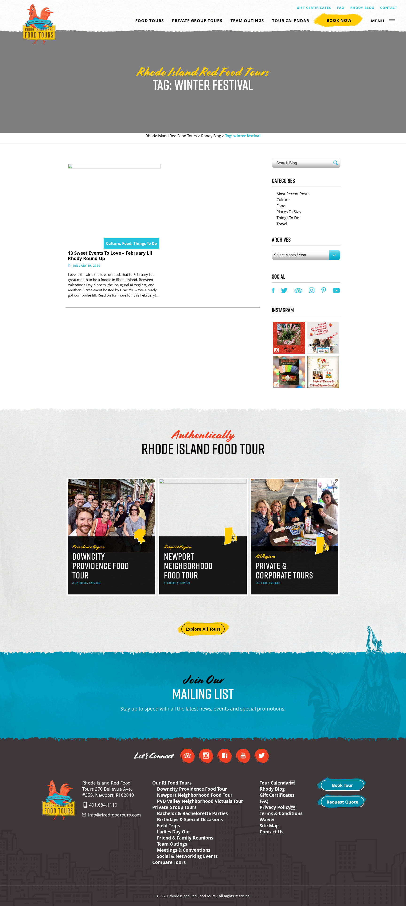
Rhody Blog (211, 135)
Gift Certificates (277, 795)
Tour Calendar (277, 783)
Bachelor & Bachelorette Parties (192, 813)
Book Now (339, 20)
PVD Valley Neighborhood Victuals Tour (200, 801)
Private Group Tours (197, 20)
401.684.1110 (103, 805)
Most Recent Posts (293, 193)
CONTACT (388, 7)
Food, (127, 243)
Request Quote (342, 802)
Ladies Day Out (173, 832)
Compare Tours (169, 862)
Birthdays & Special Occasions (190, 819)
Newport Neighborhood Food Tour (195, 795)
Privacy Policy (277, 807)
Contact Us (271, 832)
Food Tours (149, 20)
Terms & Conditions (281, 813)
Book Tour (342, 785)
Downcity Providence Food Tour (192, 789)
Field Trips (168, 826)
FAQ (340, 7)
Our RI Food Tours (171, 783)
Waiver (267, 819)
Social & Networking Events (187, 856)
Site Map (269, 826)
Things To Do (145, 243)
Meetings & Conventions (183, 850)
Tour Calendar (290, 20)
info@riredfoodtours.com (114, 815)
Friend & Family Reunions (185, 838)
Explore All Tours (203, 629)
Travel (282, 223)
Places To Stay (289, 211)
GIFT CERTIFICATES (314, 7)
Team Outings (247, 20)
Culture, (114, 243)
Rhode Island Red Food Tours (171, 135)
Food (281, 205)
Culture (283, 199)
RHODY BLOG (362, 7)
